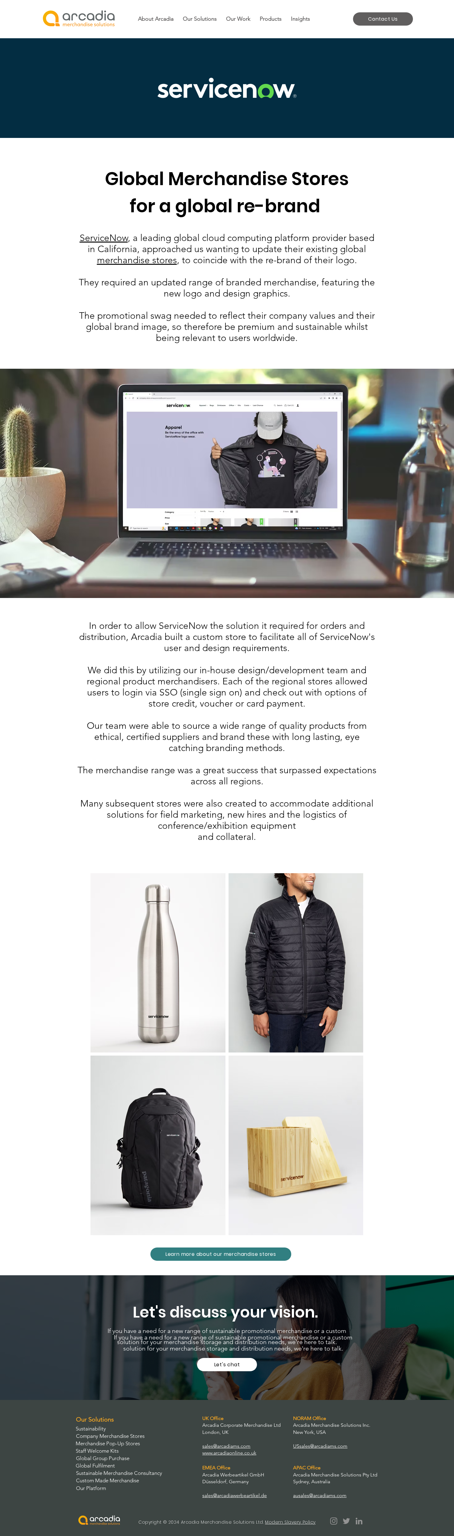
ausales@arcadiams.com (320, 1495)
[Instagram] (333, 1521)
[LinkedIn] (359, 1521)
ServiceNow (104, 237)
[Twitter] (346, 1521)
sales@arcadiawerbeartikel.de (234, 1495)
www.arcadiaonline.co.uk (229, 1453)
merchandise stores (137, 260)
